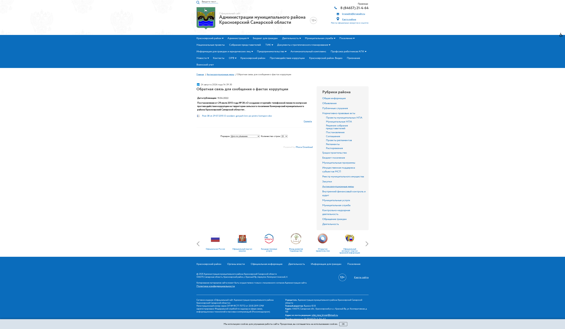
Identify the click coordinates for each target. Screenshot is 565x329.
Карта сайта (361, 277)
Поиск (198, 2)
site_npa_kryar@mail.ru (325, 315)
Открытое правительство (323, 250)
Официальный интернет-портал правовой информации (349, 251)
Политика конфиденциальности (215, 286)
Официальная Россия (215, 249)
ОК (343, 324)
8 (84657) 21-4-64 (354, 8)
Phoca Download (304, 147)
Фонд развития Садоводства (296, 250)
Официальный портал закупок (242, 250)
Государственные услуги (269, 250)
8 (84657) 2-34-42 (315, 319)
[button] (562, 35)
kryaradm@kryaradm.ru (353, 14)
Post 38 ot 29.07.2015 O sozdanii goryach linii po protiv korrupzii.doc (237, 116)
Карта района (349, 19)
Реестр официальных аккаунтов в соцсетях (350, 23)
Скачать (308, 121)
